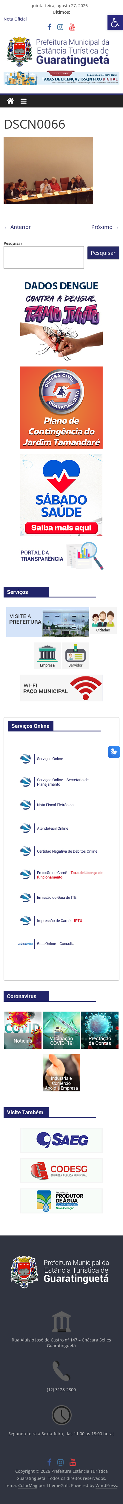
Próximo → (105, 226)
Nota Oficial (15, 19)
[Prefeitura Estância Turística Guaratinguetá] (10, 101)
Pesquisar (13, 243)
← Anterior (17, 226)
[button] (115, 22)
